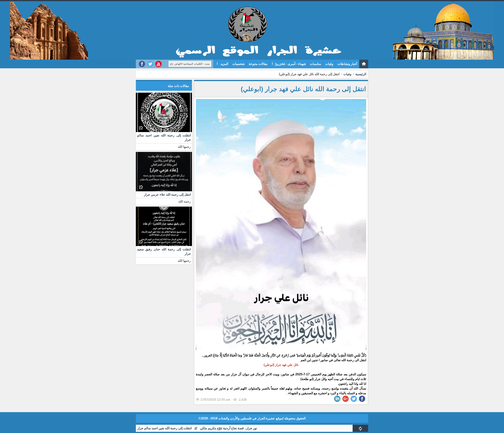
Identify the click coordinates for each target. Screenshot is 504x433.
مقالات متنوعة (258, 64)
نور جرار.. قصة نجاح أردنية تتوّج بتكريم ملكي (250, 428)
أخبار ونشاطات (347, 64)
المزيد (224, 64)
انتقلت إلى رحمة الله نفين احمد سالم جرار (187, 428)
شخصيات (238, 64)
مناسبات (315, 64)
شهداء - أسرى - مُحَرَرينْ (290, 64)
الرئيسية (360, 74)
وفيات (329, 64)
